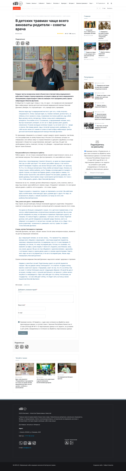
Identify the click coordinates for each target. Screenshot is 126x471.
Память (48, 3)
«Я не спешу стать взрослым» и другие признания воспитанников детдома (46, 380)
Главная (28, 3)
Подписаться (101, 3)
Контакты (109, 8)
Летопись (56, 3)
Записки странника (81, 3)
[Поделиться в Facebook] (18, 43)
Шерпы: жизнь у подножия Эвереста (31, 8)
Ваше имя (21, 305)
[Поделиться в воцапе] (22, 43)
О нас (104, 8)
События (41, 3)
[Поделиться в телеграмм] (27, 43)
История (71, 3)
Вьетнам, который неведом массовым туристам (101, 127)
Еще (91, 3)
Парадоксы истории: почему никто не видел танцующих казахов (104, 35)
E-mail (20, 313)
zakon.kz (27, 285)
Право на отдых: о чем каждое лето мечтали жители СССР (102, 97)
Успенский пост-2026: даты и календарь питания (89, 31)
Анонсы (34, 3)
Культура (63, 3)
